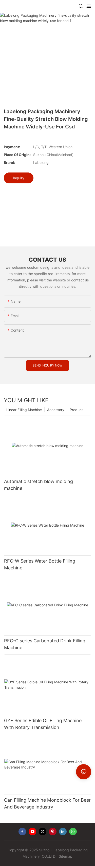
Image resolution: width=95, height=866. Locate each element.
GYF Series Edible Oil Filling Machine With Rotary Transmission (43, 724)
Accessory (55, 410)
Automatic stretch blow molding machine (38, 485)
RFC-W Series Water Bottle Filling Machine (39, 564)
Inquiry (18, 178)
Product (76, 410)
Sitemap (65, 856)
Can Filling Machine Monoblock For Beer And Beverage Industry (47, 803)
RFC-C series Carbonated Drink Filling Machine (44, 644)
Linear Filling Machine (24, 410)
